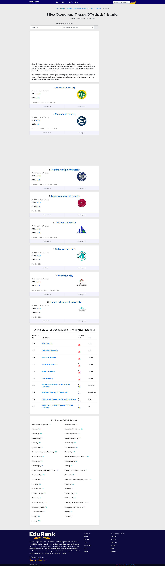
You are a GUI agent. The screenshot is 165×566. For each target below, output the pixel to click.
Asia (92, 8)
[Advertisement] (46, 47)
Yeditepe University (64, 222)
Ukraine (113, 536)
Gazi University (47, 378)
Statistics (46, 106)
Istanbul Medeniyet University (64, 302)
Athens (86, 552)
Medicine (69, 8)
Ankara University (48, 371)
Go (96, 27)
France (113, 552)
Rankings (81, 106)
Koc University (64, 275)
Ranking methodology (38, 560)
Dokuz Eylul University (50, 350)
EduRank (91, 18)
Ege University (47, 343)
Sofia (85, 548)
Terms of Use (120, 565)
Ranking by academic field (64, 23)
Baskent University (49, 357)
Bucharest (87, 545)
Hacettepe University (49, 364)
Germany (114, 542)
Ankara (86, 539)
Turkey (98, 8)
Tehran (86, 536)
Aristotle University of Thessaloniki (54, 392)
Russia (113, 545)
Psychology (60, 8)
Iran (112, 548)
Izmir (85, 542)
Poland (113, 539)
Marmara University (64, 114)
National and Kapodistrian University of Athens (59, 399)
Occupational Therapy (81, 8)
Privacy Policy (130, 565)
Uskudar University (64, 249)
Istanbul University (64, 87)
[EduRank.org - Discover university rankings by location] (34, 2)
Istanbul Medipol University (64, 169)
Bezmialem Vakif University (64, 196)
